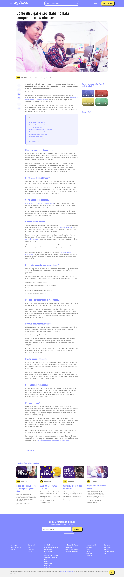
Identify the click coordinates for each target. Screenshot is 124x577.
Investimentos (48, 549)
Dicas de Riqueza (50, 77)
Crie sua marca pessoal (35, 127)
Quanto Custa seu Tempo (51, 555)
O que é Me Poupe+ (15, 547)
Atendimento (107, 547)
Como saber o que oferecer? (37, 122)
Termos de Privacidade (71, 551)
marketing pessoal (31, 239)
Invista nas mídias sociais (36, 136)
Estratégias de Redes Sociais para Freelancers (53, 440)
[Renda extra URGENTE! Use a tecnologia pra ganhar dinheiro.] (26, 472)
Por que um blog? (34, 141)
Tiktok (88, 551)
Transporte (47, 565)
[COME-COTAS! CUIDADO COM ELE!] (50, 472)
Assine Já (12, 549)
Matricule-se (108, 3)
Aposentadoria (48, 563)
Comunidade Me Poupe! (72, 549)
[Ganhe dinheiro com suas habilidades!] (73, 472)
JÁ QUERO (77, 529)
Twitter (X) (89, 555)
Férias (45, 559)
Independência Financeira (51, 547)
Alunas (95, 3)
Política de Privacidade (69, 533)
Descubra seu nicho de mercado (38, 120)
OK (112, 572)
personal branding (66, 227)
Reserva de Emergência (50, 557)
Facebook (89, 553)
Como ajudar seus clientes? (37, 124)
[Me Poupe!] (21, 3)
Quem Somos (69, 547)
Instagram (89, 547)
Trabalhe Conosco (109, 551)
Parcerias (106, 549)
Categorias (31, 549)
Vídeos (30, 551)
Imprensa (106, 553)
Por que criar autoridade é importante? (40, 132)
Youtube (88, 549)
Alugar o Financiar (49, 553)
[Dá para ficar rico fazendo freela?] (97, 472)
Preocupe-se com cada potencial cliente (39, 203)
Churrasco (47, 561)
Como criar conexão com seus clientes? (40, 129)
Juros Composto (48, 551)
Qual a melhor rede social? (36, 139)
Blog (29, 547)
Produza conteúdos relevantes (38, 134)
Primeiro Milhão (48, 567)
